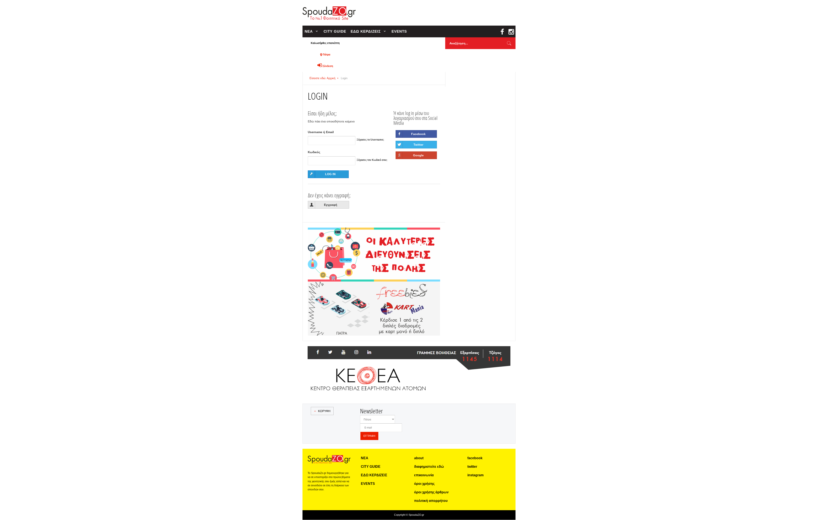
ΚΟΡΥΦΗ (324, 411)
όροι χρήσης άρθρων (431, 492)
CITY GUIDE (335, 31)
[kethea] (409, 351)
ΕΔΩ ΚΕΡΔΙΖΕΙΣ (366, 31)
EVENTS (399, 31)
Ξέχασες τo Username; (370, 139)
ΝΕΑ (309, 31)
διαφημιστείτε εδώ (429, 466)
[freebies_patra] (374, 284)
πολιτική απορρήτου (431, 501)
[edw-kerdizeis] (374, 232)
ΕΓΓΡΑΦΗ (369, 435)
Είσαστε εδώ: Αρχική (322, 78)
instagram (475, 475)
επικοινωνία (424, 475)
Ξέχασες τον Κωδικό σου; (372, 159)
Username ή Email (321, 132)
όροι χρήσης (424, 483)
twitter (472, 466)
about (418, 458)
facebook (474, 458)
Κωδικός (314, 152)
